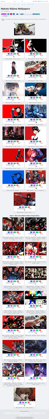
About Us (5, 413)
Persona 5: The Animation (29, 407)
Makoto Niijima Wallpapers (30, 4)
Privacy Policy (12, 413)
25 (37, 232)
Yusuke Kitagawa (41, 19)
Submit (37, 1)
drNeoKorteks (38, 78)
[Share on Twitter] (8, 14)
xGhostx (38, 357)
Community (41, 1)
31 (37, 53)
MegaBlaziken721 (38, 56)
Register (47, 1)
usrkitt (38, 100)
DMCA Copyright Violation (41, 413)
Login (44, 1)
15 (37, 256)
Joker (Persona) (9, 313)
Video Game (18, 4)
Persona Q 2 (17, 385)
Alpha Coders (3, 1)
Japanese (8, 19)
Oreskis (38, 122)
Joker (6, 19)
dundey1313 (16, 78)
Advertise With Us (33, 413)
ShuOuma (15, 333)
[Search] (22, 1)
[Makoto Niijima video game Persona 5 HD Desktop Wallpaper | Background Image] (24, 205)
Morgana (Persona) (11, 238)
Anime (24, 407)
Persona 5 (32, 19)
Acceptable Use (24, 413)
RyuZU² (15, 235)
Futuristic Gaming (39, 361)
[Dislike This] (17, 185)
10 (37, 305)
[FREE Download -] (9, 185)
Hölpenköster (15, 144)
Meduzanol (27, 210)
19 (37, 75)
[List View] (19, 14)
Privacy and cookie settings (24, 415)
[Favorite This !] (12, 185)
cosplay (20, 19)
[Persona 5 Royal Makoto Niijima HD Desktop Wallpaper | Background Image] (13, 183)
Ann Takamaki (7, 237)
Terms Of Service (18, 413)
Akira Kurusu (16, 238)
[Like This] (15, 185)
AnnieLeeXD (38, 235)
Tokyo (23, 19)
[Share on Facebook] (14, 14)
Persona (11, 19)
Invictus (38, 166)
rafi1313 (15, 56)
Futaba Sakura (12, 237)
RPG (18, 19)
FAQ (8, 413)
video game (15, 19)
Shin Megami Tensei (27, 19)
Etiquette (28, 413)
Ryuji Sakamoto (17, 237)
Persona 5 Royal (34, 102)
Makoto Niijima (23, 4)
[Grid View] (17, 14)
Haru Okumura (36, 19)
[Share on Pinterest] (11, 14)
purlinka (15, 122)
